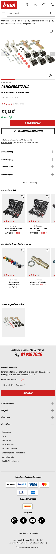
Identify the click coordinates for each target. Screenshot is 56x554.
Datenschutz (7, 440)
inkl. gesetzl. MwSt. (16, 140)
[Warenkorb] (53, 5)
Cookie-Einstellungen (10, 461)
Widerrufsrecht (8, 444)
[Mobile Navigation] (3, 13)
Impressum (6, 432)
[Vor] (52, 54)
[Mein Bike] (35, 5)
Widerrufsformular (9, 449)
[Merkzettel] (44, 5)
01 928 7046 (31, 354)
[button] (51, 13)
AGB (4, 436)
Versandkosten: (6, 143)
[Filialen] (27, 5)
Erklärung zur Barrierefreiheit (13, 453)
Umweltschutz (8, 457)
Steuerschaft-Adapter (38, 282)
